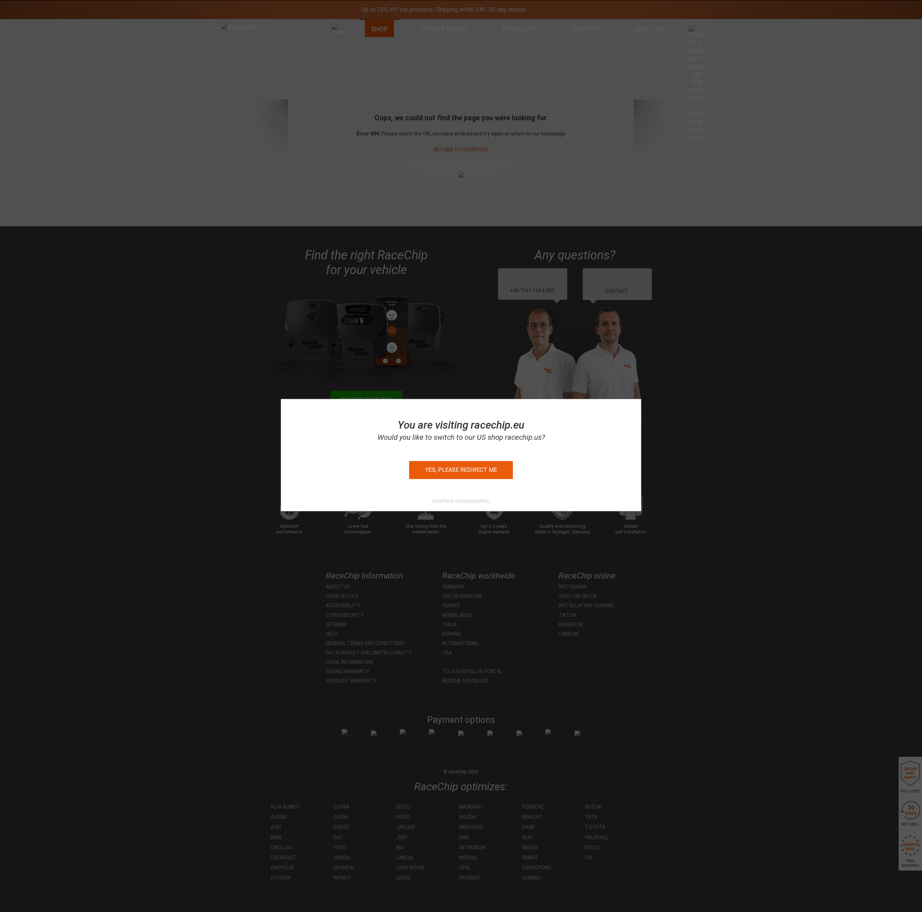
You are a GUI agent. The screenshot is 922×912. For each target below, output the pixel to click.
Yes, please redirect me (461, 469)
